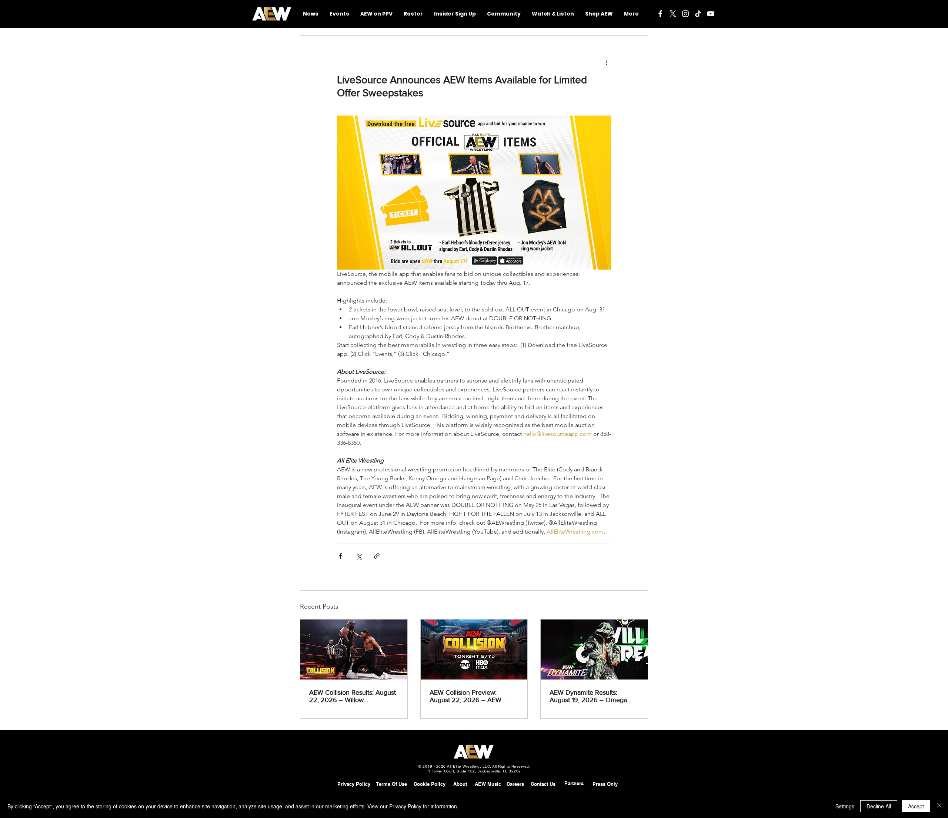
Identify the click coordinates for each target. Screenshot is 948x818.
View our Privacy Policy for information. (412, 806)
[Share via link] (376, 556)
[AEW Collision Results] (353, 650)
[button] (503, 14)
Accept (916, 806)
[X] (672, 13)
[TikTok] (698, 13)
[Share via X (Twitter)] (358, 556)
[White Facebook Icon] (660, 13)
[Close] (939, 806)
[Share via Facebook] (340, 556)
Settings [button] (844, 806)
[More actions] (606, 62)
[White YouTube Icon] (710, 13)
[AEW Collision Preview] (474, 650)
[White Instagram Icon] (685, 13)
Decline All (879, 806)
